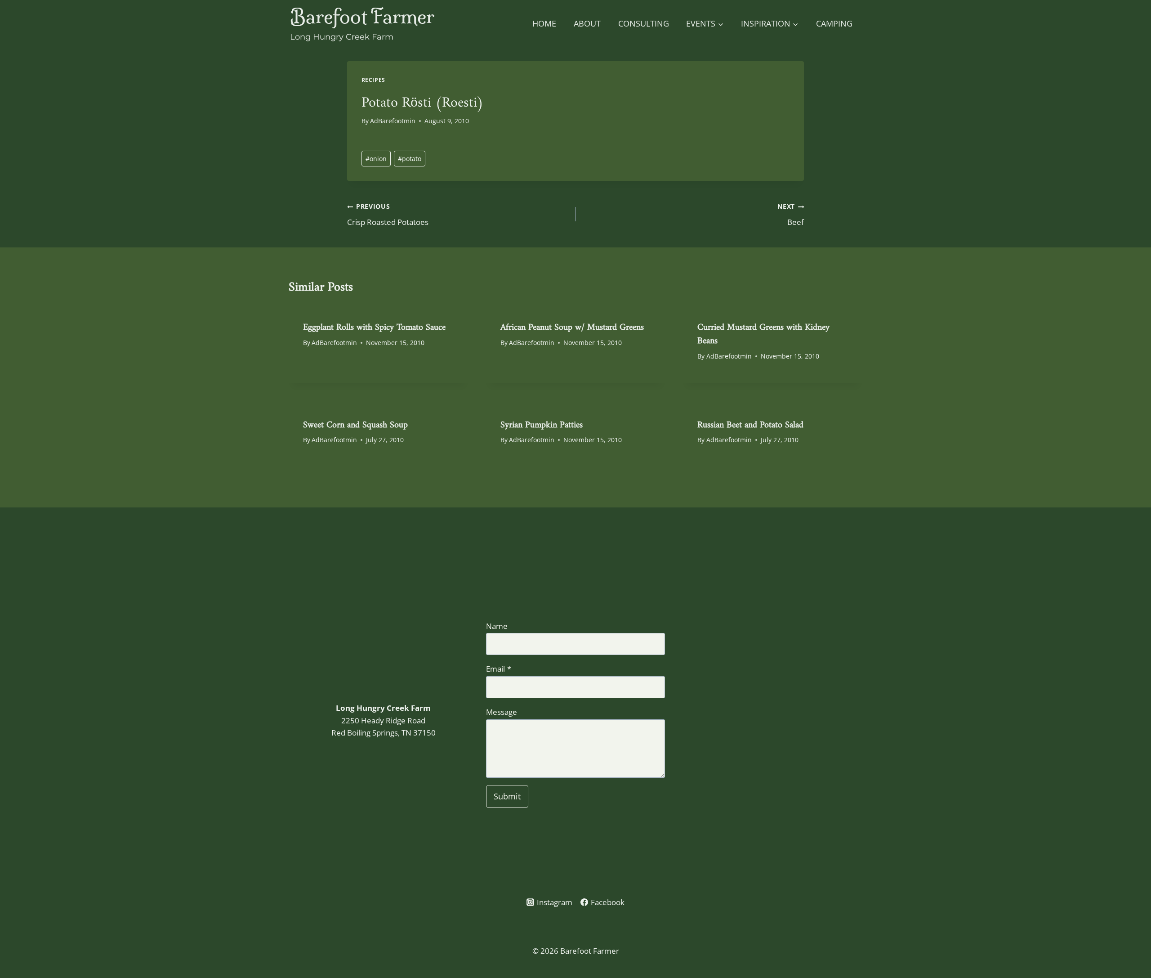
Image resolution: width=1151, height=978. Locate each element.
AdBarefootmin (392, 121)
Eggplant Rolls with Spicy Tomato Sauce (374, 325)
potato (409, 158)
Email (498, 669)
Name (497, 626)
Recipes (373, 79)
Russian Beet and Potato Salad (750, 422)
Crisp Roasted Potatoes (387, 214)
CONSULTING (643, 23)
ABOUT (587, 23)
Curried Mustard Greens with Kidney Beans (763, 331)
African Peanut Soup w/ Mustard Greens (572, 325)
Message (501, 712)
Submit (507, 796)
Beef (790, 214)
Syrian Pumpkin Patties (541, 422)
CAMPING (834, 23)
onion (376, 158)
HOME (544, 23)
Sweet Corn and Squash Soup (355, 422)
